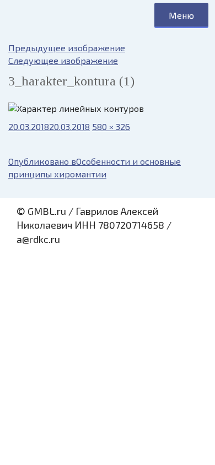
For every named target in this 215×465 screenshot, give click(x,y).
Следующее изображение (63, 60)
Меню (181, 15)
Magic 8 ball (50, 15)
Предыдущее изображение (66, 47)
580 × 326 (111, 126)
